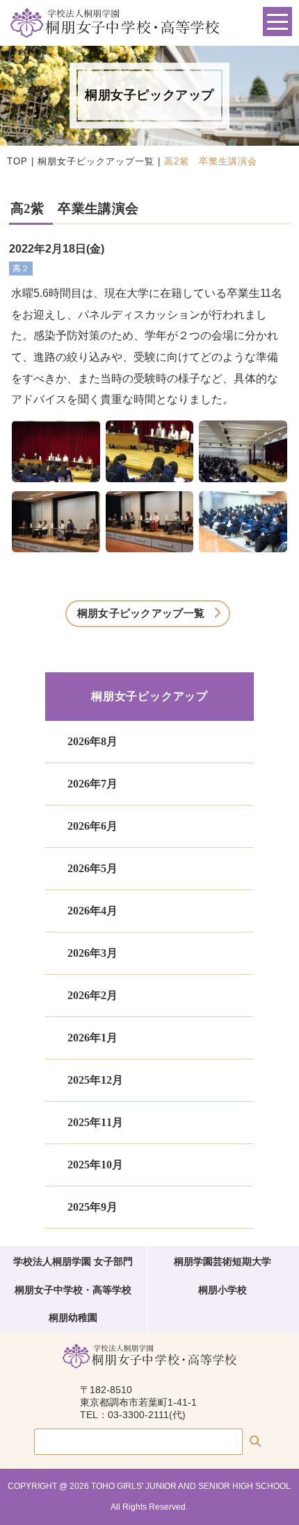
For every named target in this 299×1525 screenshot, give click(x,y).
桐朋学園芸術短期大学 (222, 1261)
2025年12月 (95, 1080)
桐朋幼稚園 (73, 1317)
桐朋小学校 (222, 1289)
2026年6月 (92, 826)
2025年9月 (92, 1207)
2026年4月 (92, 911)
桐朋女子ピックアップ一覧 (96, 161)
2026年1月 (92, 1037)
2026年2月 (92, 995)
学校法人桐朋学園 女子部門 (73, 1261)
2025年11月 (95, 1122)
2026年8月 (92, 741)
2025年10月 (95, 1164)
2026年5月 (92, 868)
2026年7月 (92, 784)
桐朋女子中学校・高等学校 (73, 1289)
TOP (17, 161)
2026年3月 (92, 953)
